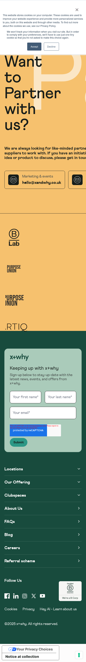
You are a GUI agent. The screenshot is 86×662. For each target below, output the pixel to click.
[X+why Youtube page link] (42, 596)
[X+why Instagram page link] (24, 596)
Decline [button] (51, 46)
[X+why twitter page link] (33, 596)
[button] (19, 358)
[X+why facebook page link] (7, 596)
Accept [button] (34, 46)
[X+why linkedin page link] (16, 596)
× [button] (77, 8)
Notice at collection (22, 656)
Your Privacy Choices (34, 649)
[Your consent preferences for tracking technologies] (79, 655)
